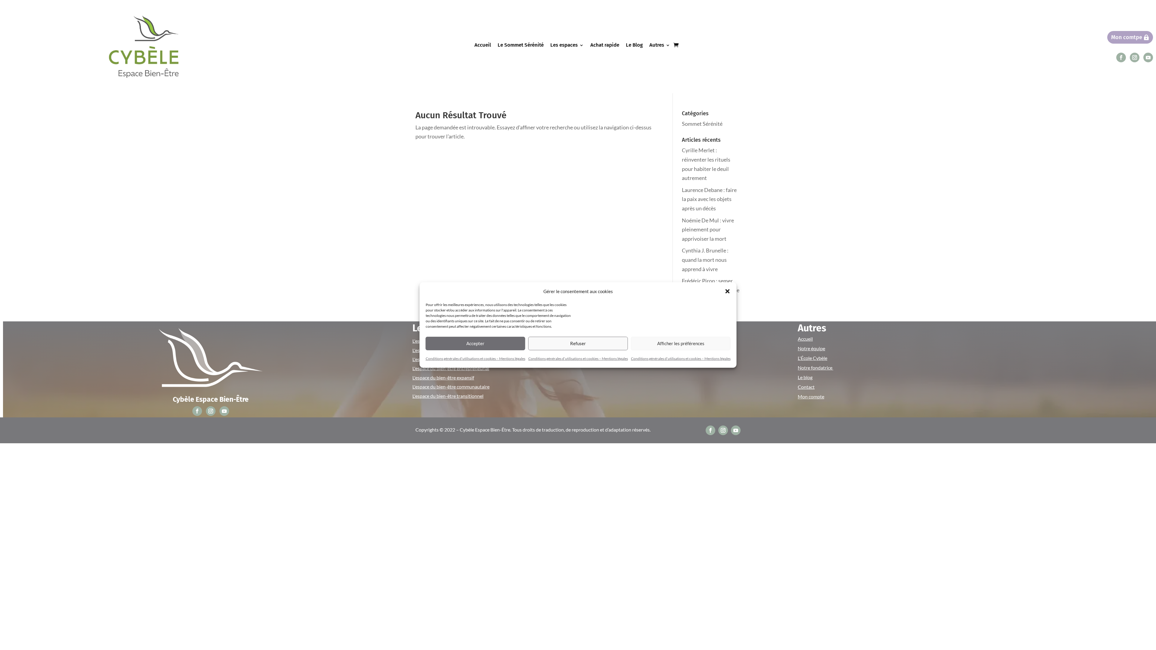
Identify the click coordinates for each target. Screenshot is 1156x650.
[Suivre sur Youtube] (1148, 57)
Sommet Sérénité (702, 123)
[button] (728, 291)
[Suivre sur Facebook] (1121, 57)
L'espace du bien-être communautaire (450, 386)
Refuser (578, 343)
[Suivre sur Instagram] (1134, 57)
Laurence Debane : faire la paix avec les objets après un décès (709, 199)
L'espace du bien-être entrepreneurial (450, 368)
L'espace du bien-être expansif (443, 377)
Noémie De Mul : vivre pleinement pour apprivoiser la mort (708, 229)
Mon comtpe (1126, 37)
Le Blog (634, 45)
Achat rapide (604, 45)
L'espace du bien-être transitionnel (447, 396)
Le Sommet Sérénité (521, 45)
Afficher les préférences (680, 343)
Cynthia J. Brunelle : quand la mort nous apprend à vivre (705, 259)
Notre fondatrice (815, 367)
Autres (656, 45)
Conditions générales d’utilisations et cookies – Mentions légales (475, 358)
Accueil (482, 45)
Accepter (475, 343)
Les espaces (564, 45)
